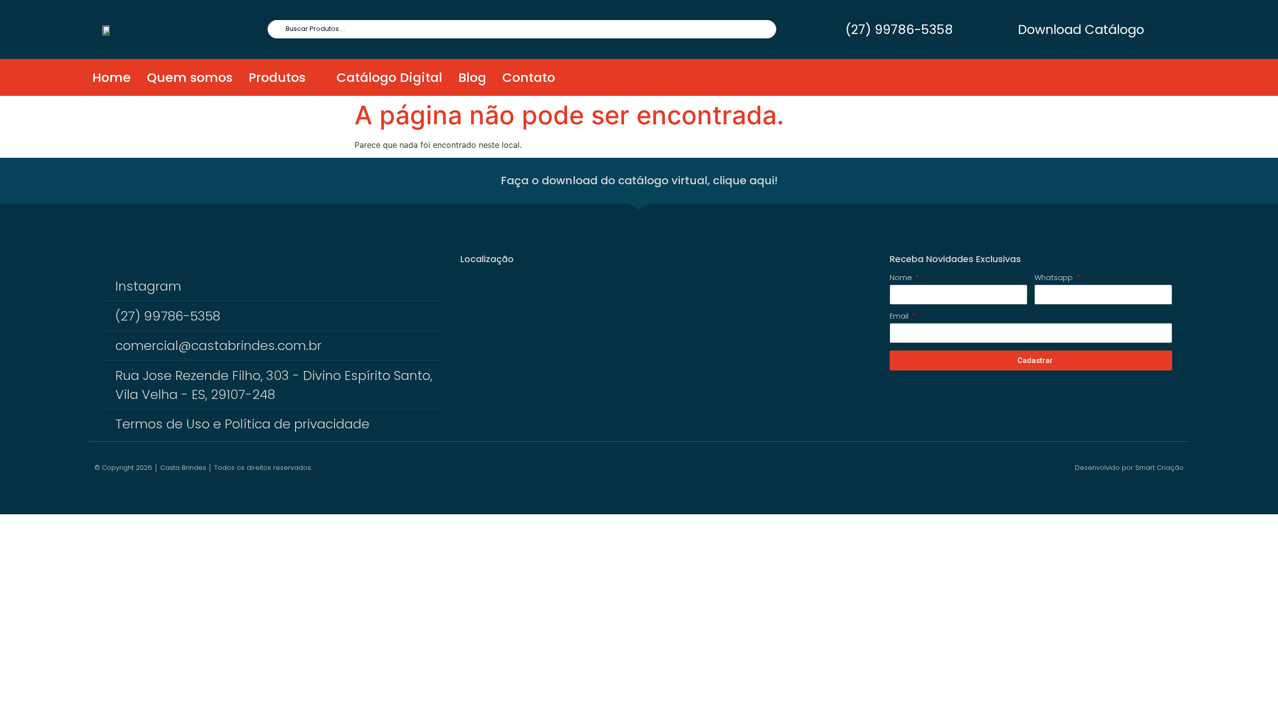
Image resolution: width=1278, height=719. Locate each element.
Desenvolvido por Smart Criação (1129, 467)
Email (900, 316)
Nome (902, 278)
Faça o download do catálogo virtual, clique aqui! (639, 180)
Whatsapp (1054, 278)
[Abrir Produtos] (314, 77)
